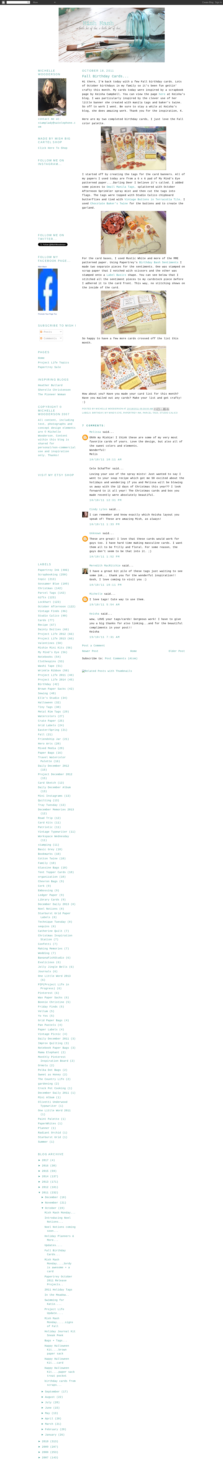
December (52, 1197)
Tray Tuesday (48, 805)
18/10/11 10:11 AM (105, 459)
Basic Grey (46, 849)
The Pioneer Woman (52, 394)
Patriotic (45, 827)
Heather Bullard (50, 385)
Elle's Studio (48, 698)
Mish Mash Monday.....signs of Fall (59, 1322)
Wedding (43, 953)
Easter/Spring (48, 730)
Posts (47, 332)
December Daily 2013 (53, 904)
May (48, 1413)
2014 (46, 1176)
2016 (46, 1165)
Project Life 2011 (52, 675)
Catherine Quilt (50, 931)
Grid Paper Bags (50, 1020)
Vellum (43, 1011)
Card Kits (45, 822)
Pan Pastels (47, 1025)
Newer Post (90, 651)
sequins (43, 926)
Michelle (96, 594)
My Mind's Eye (113, 413)
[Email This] (155, 409)
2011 (46, 1192)
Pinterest (45, 993)
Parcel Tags (151, 413)
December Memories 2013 (56, 809)
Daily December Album (54, 787)
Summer (43, 1141)
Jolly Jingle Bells (52, 967)
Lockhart (44, 602)
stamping (44, 844)
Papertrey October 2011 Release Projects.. (58, 1280)
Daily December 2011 (53, 1038)
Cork (41, 886)
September (53, 1391)
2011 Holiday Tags (58, 1289)
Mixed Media (47, 748)
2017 (46, 1160)
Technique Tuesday (52, 922)
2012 (46, 1187)
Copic (42, 579)
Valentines (46, 643)
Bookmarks (45, 854)
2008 (46, 1452)
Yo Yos (43, 1016)
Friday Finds (48, 1006)
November (52, 1202)
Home (133, 651)
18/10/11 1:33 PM (104, 524)
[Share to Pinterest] (167, 409)
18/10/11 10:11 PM (105, 585)
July (49, 1402)
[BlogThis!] (158, 409)
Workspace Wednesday (53, 836)
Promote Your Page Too (47, 314)
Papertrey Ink (132, 413)
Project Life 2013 (52, 638)
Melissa (95, 432)
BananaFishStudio (51, 957)
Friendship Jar (49, 739)
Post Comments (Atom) (121, 658)
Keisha (94, 613)
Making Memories (50, 948)
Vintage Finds (48, 611)
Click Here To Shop (52, 148)
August (50, 1397)
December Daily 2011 (53, 1093)
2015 (46, 1171)
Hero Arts (45, 743)
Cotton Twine (48, 858)
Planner (43, 1128)
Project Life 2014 (52, 679)
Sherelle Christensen (54, 390)
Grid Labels (47, 725)
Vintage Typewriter (52, 831)
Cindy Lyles (98, 509)
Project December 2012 (55, 774)
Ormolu (43, 1065)
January (51, 1434)
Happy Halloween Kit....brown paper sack (57, 1349)
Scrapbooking (48, 574)
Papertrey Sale (49, 367)
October (51, 1208)
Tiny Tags (45, 707)
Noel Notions (48, 908)
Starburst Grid (49, 1137)
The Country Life (51, 1079)
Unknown (95, 533)
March (50, 1424)
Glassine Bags (48, 867)
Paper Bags (46, 752)
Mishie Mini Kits (51, 647)
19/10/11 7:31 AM (104, 637)
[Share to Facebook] (164, 409)
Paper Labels (48, 1029)
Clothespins (47, 661)
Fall (41, 734)
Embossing (45, 890)
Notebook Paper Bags (53, 1047)
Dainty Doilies (49, 629)
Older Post (177, 651)
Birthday (97, 413)
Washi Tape (46, 666)
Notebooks (45, 657)
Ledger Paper (48, 895)
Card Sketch (47, 782)
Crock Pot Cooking (52, 1088)
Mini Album (46, 1097)
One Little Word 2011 (54, 1110)
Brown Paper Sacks (52, 688)
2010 (46, 1441)
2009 (46, 1446)
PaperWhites (47, 1123)
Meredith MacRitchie (104, 565)
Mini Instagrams (50, 796)
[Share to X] (161, 409)
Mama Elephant (48, 1052)
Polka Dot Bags (49, 1070)
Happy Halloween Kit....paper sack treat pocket (60, 1372)
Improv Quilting (50, 1043)
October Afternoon (52, 606)
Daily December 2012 (53, 766)
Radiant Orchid (49, 1132)
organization (48, 876)
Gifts (42, 597)
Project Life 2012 (52, 634)
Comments (49, 338)
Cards (42, 620)
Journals (44, 971)
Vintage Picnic (49, 1034)
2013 (46, 1181)
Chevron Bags (48, 881)
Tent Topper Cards (52, 872)
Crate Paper (47, 720)
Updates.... (54, 1245)
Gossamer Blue (48, 583)
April (50, 1418)
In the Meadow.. (57, 1295)
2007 (46, 1457)
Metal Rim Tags (49, 711)
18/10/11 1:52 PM (104, 556)
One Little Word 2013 (54, 976)
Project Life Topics (53, 362)
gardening (45, 1083)
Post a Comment (93, 645)
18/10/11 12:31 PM (105, 500)
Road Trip (45, 818)
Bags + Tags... (56, 1340)
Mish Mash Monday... (60, 1212)
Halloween (45, 702)
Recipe (43, 625)
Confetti (44, 944)
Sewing (43, 693)
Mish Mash (42, 267)
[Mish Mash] (48, 310)
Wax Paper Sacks (50, 997)
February (52, 1429)
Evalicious (46, 962)
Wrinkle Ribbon (49, 670)
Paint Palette (48, 1119)
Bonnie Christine (51, 1002)
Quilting (44, 800)
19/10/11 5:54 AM (104, 604)
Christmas (45, 588)
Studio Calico (169, 413)
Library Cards (48, 899)
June (49, 1407)
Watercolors (47, 716)
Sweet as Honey (49, 1074)
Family (43, 863)
